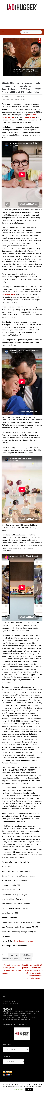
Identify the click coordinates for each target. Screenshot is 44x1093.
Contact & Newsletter (11, 1003)
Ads (7, 99)
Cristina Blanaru (18, 1012)
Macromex (14, 955)
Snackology (26, 959)
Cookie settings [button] (18, 1090)
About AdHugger (10, 1001)
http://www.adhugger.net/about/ (20, 1019)
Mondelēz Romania (10, 959)
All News (11, 99)
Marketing (22, 99)
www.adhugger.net (21, 1015)
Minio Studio (26, 955)
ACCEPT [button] (29, 1090)
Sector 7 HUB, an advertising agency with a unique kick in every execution (25, 72)
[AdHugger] (22, 7)
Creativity (16, 99)
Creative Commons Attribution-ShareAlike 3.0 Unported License (22, 1012)
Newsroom (20, 97)
